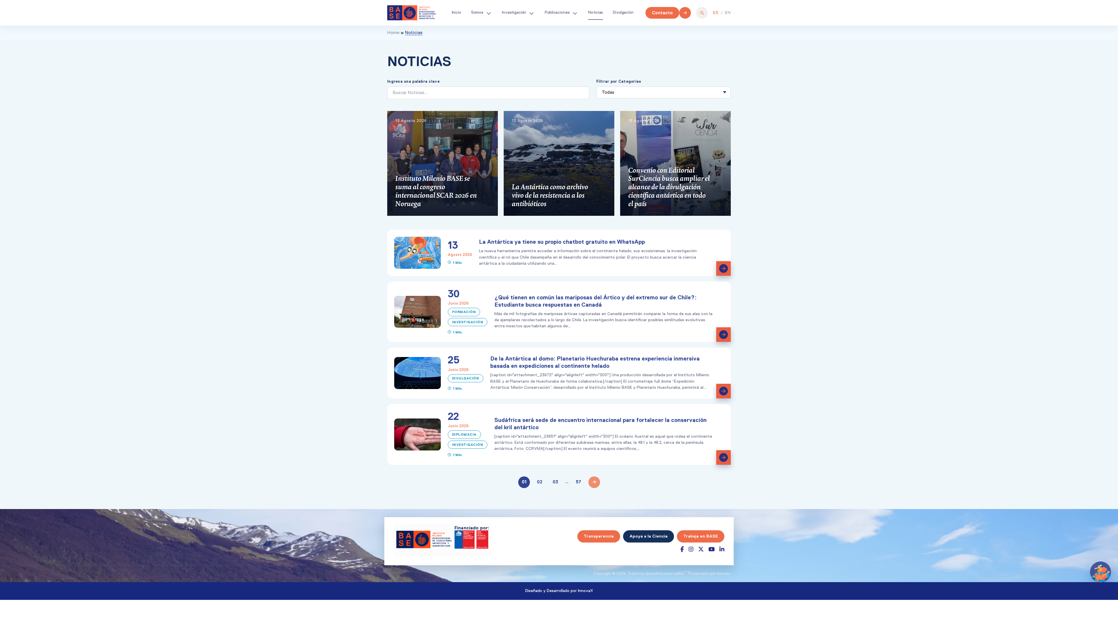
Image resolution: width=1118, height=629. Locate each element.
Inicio (456, 12)
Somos (477, 12)
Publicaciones (557, 12)
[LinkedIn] (721, 549)
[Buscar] (702, 13)
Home (393, 33)
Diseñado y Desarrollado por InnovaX (559, 591)
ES (716, 13)
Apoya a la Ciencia (648, 536)
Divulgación (623, 12)
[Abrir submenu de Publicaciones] (574, 12)
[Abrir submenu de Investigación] (531, 12)
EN (728, 13)
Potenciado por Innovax (709, 574)
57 (578, 481)
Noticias (595, 12)
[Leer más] (723, 268)
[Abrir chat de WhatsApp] (1100, 571)
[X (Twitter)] (701, 549)
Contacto (662, 12)
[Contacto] (685, 13)
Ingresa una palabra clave (413, 81)
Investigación (514, 12)
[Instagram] (691, 549)
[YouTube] (711, 549)
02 (539, 481)
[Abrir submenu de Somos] (488, 12)
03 (555, 481)
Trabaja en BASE (700, 536)
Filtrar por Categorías (618, 81)
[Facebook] (682, 549)
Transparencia (599, 536)
